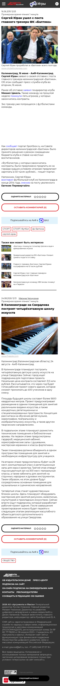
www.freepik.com (10, 356)
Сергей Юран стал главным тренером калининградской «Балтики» (29, 274)
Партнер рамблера (26, 672)
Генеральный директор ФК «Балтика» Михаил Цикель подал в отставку (33, 256)
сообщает (11, 146)
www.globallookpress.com (14, 68)
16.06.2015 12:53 (8, 11)
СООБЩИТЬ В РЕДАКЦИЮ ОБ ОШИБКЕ (23, 596)
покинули (16, 96)
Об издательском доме (16, 580)
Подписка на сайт (13, 584)
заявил (27, 90)
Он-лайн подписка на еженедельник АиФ (27, 588)
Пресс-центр (40, 580)
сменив (25, 182)
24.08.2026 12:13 (8, 298)
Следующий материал (29, 678)
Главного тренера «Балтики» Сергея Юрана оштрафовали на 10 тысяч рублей (32, 265)
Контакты (8, 592)
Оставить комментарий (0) (30, 207)
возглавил (7, 179)
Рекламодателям (27, 592)
